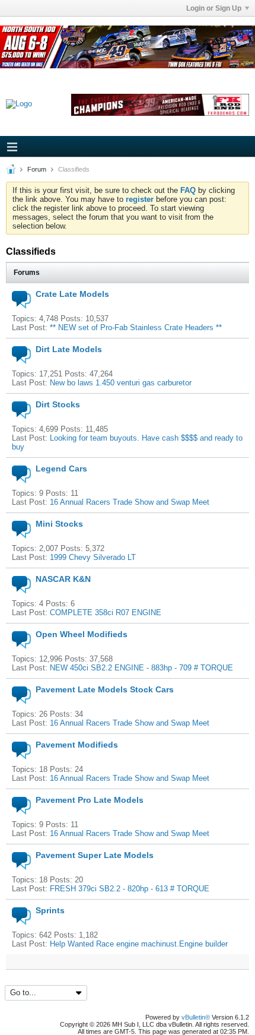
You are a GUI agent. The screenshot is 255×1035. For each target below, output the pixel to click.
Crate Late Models (72, 294)
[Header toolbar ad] (160, 105)
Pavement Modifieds (77, 744)
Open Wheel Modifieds (82, 634)
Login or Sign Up (213, 8)
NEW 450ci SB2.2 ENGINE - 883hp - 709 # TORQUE (141, 667)
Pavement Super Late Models (95, 855)
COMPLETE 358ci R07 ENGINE (105, 612)
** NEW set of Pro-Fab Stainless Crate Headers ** (136, 327)
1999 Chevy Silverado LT (93, 557)
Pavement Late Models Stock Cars (105, 689)
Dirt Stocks (58, 404)
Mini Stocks (59, 523)
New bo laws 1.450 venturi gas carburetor (121, 382)
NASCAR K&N (63, 579)
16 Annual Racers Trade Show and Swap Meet (129, 502)
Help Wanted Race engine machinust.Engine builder (139, 943)
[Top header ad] (127, 47)
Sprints (50, 910)
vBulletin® (195, 1017)
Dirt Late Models (69, 349)
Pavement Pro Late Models (90, 800)
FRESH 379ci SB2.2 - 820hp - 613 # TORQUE (129, 888)
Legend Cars (61, 468)
